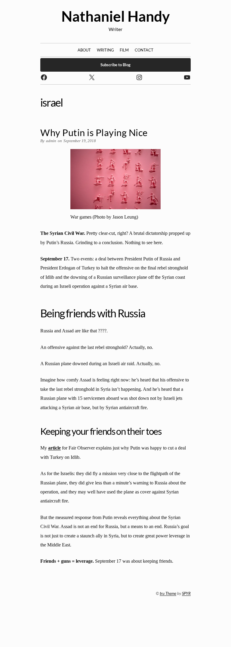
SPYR (186, 593)
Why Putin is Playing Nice (94, 132)
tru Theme (168, 593)
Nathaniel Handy (115, 16)
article (54, 447)
